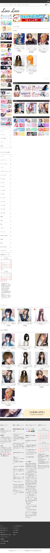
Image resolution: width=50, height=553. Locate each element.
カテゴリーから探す (9, 4)
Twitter (14, 534)
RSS (1, 543)
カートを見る (15, 530)
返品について (3, 532)
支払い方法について (4, 528)
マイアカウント (16, 528)
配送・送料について (4, 530)
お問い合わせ (15, 532)
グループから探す (17, 4)
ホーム (2, 4)
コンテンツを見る (26, 4)
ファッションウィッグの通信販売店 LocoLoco (25, 550)
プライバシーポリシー (4, 536)
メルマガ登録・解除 (4, 541)
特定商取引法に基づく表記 (5, 534)
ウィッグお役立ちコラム (17, 525)
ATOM (4, 543)
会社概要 (2, 539)
